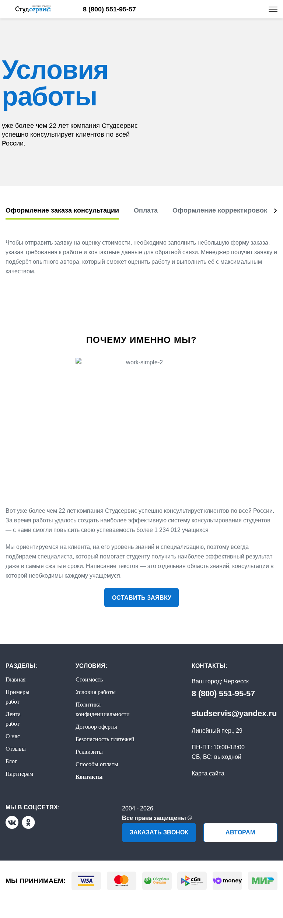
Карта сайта (208, 773)
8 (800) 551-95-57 (223, 693)
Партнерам (19, 774)
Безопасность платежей (105, 739)
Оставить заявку (141, 598)
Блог (11, 761)
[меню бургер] (273, 9)
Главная (15, 679)
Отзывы (16, 749)
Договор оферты (96, 726)
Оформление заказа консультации (62, 210)
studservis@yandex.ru (234, 713)
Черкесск (236, 681)
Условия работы (96, 692)
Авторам (240, 832)
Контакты (89, 777)
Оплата (146, 210)
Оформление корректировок (219, 210)
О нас (13, 736)
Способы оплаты (97, 764)
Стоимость (89, 679)
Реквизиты (89, 752)
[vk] (12, 822)
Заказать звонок (159, 832)
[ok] (28, 822)
